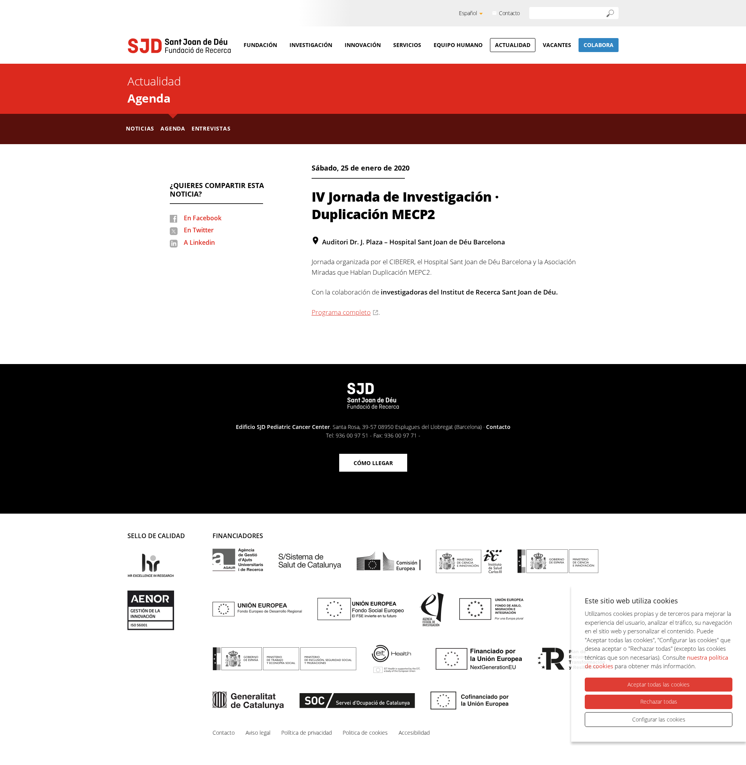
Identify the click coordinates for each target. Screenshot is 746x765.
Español (468, 13)
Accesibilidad (414, 732)
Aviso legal (258, 732)
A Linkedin (199, 242)
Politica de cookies (365, 732)
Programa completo (341, 312)
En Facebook (202, 218)
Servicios (407, 45)
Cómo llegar (373, 463)
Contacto (509, 13)
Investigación (310, 45)
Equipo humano (458, 45)
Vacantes (557, 45)
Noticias (140, 128)
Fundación (260, 45)
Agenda (148, 98)
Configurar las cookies (658, 719)
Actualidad (512, 45)
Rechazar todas (658, 701)
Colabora (599, 45)
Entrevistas (211, 128)
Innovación (363, 45)
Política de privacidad (306, 732)
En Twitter (199, 230)
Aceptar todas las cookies (658, 684)
